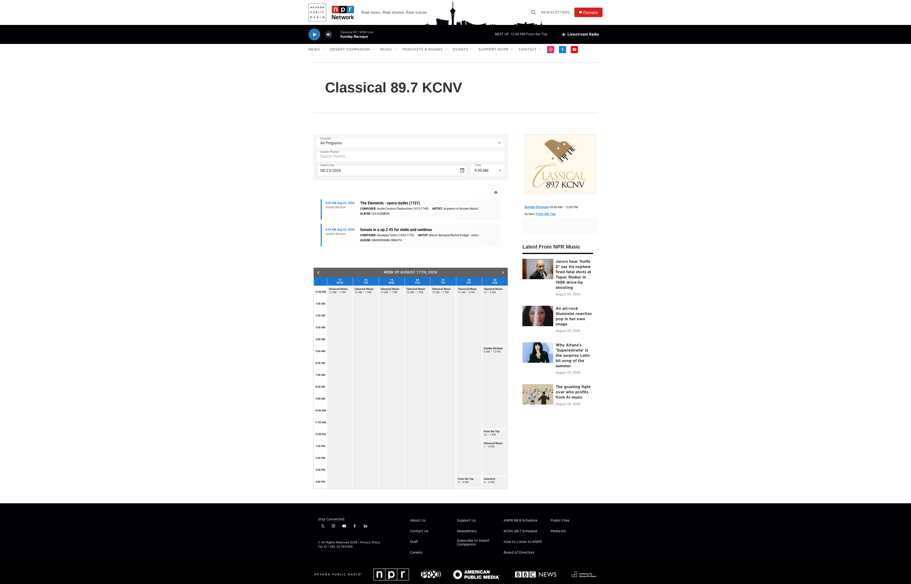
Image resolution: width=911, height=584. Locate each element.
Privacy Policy (370, 542)
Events (460, 49)
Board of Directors (519, 553)
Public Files (560, 521)
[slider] (336, 34)
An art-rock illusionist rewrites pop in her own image (574, 316)
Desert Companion (350, 49)
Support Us (466, 521)
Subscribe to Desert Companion (473, 542)
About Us (418, 521)
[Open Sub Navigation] (323, 49)
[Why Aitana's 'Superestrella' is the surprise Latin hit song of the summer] (537, 352)
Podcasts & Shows (423, 49)
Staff (414, 542)
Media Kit (558, 531)
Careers (416, 553)
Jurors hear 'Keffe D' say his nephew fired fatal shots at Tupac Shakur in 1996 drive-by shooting (573, 274)
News (314, 49)
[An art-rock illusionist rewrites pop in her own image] (537, 316)
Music (386, 49)
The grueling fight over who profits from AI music (573, 392)
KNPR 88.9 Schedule (520, 521)
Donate (590, 12)
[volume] (329, 34)
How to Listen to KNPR (523, 542)
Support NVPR (493, 49)
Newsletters (555, 12)
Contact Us (419, 531)
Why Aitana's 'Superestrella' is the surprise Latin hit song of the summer (573, 355)
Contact (528, 49)
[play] (314, 34)
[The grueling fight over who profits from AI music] (537, 394)
